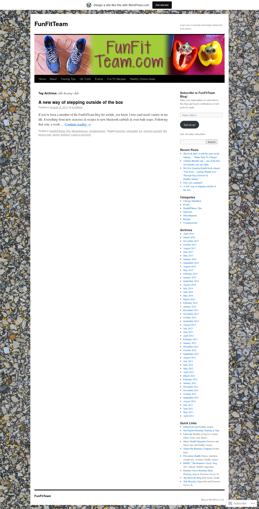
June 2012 (188, 364)
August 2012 (189, 357)
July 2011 (188, 404)
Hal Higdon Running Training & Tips (201, 430)
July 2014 (188, 288)
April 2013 (188, 335)
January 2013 (189, 342)
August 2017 (189, 248)
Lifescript (187, 434)
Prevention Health (192, 455)
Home (42, 79)
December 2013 (190, 310)
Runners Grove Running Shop (198, 470)
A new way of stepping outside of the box (80, 102)
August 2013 (189, 324)
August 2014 (189, 284)
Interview (187, 211)
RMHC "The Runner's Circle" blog (200, 463)
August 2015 (189, 266)
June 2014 (188, 291)
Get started (162, 4)
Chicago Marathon (192, 200)
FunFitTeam (51, 23)
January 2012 (189, 383)
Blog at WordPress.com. (213, 499)
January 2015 (189, 277)
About (53, 79)
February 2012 (190, 379)
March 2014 (189, 299)
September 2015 (191, 262)
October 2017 (189, 244)
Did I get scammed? (193, 182)
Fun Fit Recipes (116, 79)
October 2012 (189, 350)
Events (99, 79)
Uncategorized (97, 131)
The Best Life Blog (192, 477)
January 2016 (189, 259)
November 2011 (191, 390)
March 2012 (189, 375)
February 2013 (190, 339)
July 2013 (188, 328)
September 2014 (191, 281)
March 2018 (189, 237)
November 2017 (191, 240)
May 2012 (188, 368)
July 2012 (188, 361)
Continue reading (78, 124)
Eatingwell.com (190, 426)
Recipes (187, 219)
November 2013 (191, 313)
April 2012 (188, 372)
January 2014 (189, 306)
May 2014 (188, 295)
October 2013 (189, 317)
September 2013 (191, 321)
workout (65, 134)
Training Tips (68, 79)
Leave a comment (81, 134)
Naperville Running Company (197, 448)
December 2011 (190, 386)
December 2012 (190, 346)
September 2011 (191, 397)
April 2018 (188, 233)
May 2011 (188, 412)
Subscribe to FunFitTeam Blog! (197, 94)
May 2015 (188, 270)
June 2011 (188, 408)
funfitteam (77, 107)
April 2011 (188, 415)
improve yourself (153, 131)
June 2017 (188, 251)
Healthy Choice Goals (142, 79)
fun (140, 131)
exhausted (132, 131)
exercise (120, 131)
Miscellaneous (80, 131)
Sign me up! (189, 124)
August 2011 (189, 401)
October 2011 (189, 393)
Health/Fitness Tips (59, 131)
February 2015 (190, 273)
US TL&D (85, 79)
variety (55, 134)
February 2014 (190, 302)
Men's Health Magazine (194, 441)
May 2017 (188, 255)
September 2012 (191, 353)
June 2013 (188, 332)
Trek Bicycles (189, 481)
